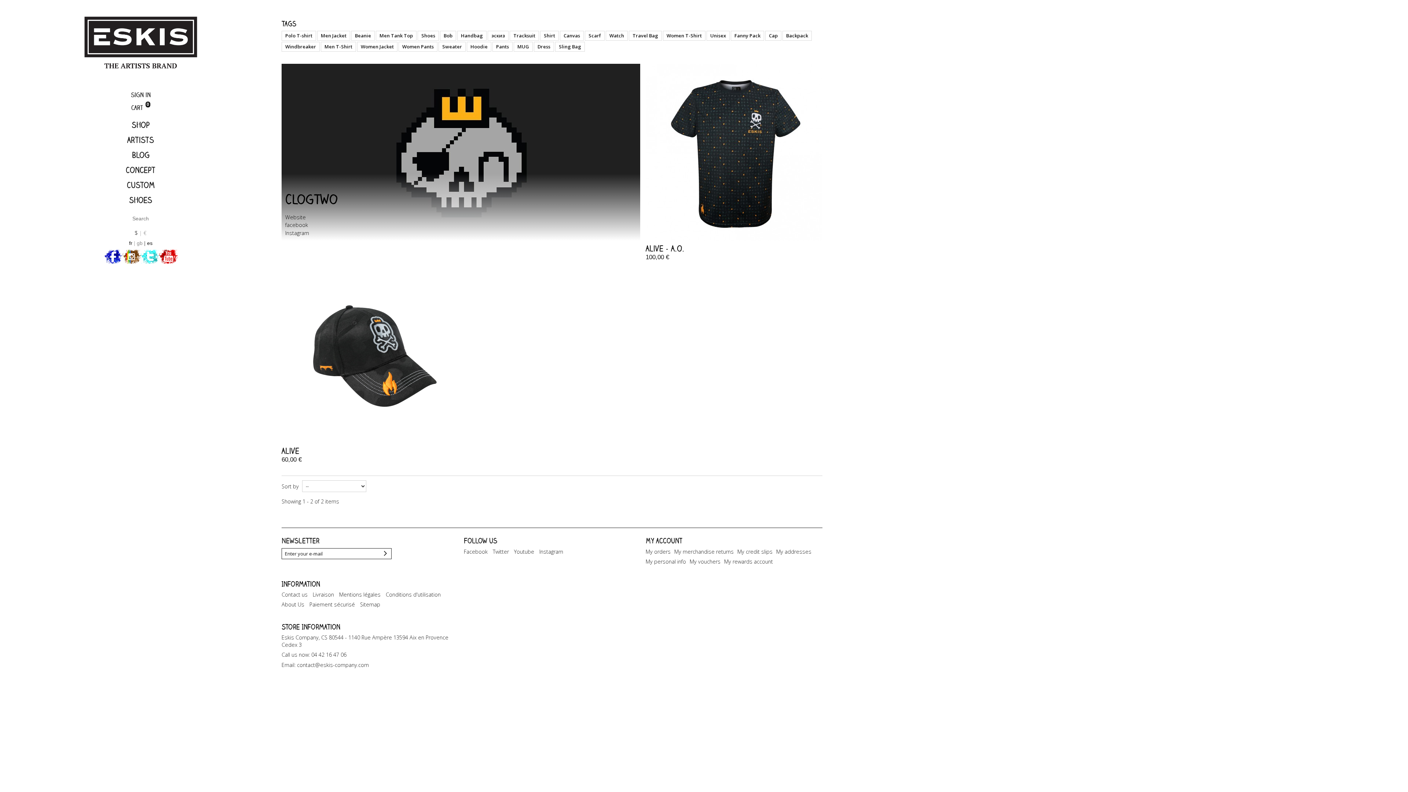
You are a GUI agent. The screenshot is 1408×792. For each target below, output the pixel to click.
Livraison (323, 594)
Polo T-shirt (298, 35)
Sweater (452, 46)
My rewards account (748, 561)
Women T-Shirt (684, 35)
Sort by (290, 486)
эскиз (498, 35)
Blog (141, 155)
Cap (773, 35)
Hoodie (479, 46)
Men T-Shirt (338, 46)
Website (295, 217)
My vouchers (705, 561)
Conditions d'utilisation (413, 594)
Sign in (141, 95)
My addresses (793, 551)
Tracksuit (524, 35)
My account (664, 541)
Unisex (718, 35)
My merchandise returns (704, 551)
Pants (502, 46)
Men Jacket (333, 35)
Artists (140, 140)
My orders (658, 551)
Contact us (295, 594)
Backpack (797, 35)
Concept (140, 170)
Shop (141, 125)
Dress (544, 46)
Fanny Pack (747, 35)
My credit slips (755, 551)
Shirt (549, 35)
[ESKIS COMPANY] (140, 43)
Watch (616, 35)
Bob (448, 35)
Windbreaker (300, 46)
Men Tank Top (396, 35)
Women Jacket (377, 46)
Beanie (363, 35)
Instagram (297, 233)
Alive (290, 450)
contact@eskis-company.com (333, 664)
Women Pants (418, 46)
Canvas (572, 35)
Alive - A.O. (665, 248)
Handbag (472, 35)
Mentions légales (360, 594)
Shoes (140, 200)
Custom (141, 185)
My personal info (666, 561)
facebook (296, 224)
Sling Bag (570, 46)
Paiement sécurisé (332, 604)
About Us (293, 604)
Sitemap (370, 604)
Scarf (594, 35)
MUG (523, 46)
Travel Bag (645, 35)
